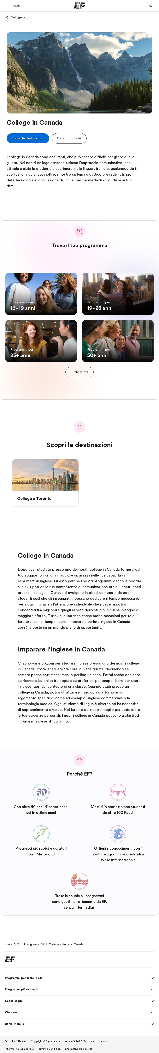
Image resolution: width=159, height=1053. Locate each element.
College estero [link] (59, 944)
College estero (21, 17)
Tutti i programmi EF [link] (30, 944)
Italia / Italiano (18, 1041)
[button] (14, 5)
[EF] (79, 5)
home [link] (8, 944)
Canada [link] (78, 944)
